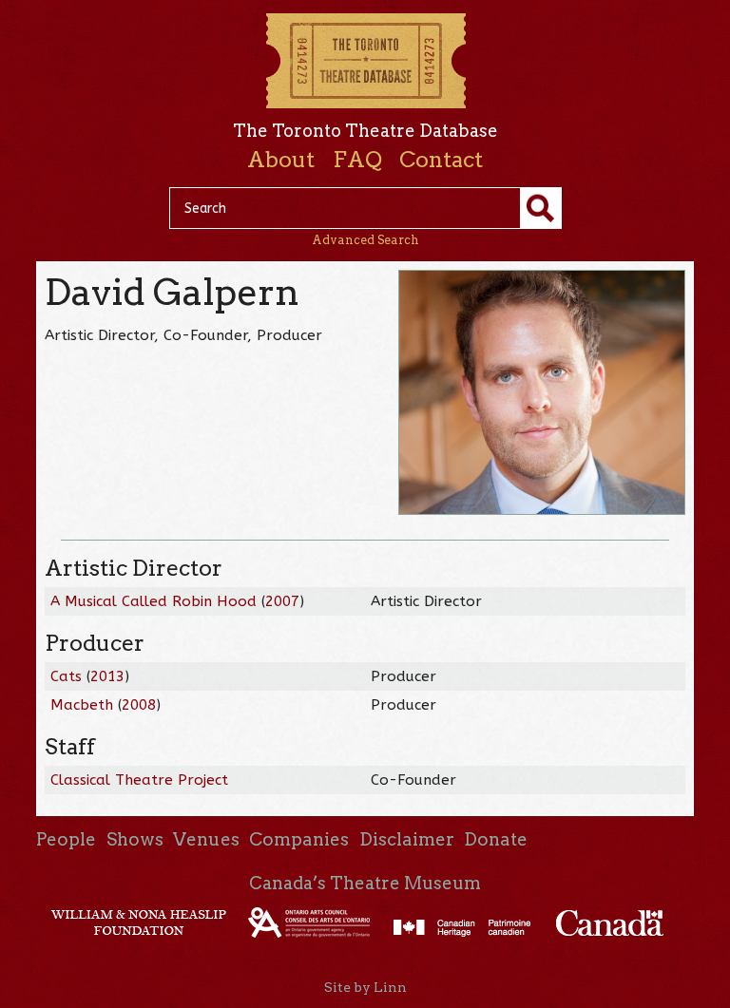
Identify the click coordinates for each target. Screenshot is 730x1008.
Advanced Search (365, 240)
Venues (206, 839)
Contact (441, 159)
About (281, 159)
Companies (299, 839)
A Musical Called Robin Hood (153, 601)
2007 (282, 601)
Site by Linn (365, 987)
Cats (66, 676)
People (66, 839)
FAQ (357, 159)
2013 (107, 676)
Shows (134, 839)
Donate (496, 839)
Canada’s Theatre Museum (365, 883)
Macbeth (81, 704)
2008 (139, 704)
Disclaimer (406, 839)
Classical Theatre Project (139, 780)
